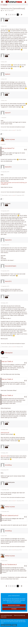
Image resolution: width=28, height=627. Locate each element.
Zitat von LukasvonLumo (9, 515)
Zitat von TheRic (6, 361)
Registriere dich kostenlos (12, 600)
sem (3, 10)
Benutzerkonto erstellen (14, 605)
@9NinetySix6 (4, 432)
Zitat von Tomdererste (8, 564)
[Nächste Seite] (22, 15)
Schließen (14, 625)
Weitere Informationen (6, 625)
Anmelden (14, 608)
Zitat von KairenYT (7, 148)
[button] (2, 2)
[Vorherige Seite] (6, 15)
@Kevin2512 (4, 456)
